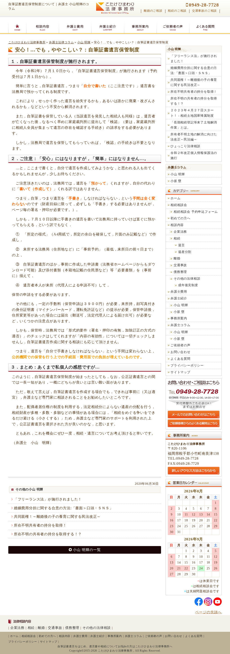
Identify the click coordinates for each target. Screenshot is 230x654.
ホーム (175, 198)
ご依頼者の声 (180, 345)
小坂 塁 (175, 181)
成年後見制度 (188, 285)
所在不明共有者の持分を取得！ (40, 525)
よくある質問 (180, 358)
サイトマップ (180, 372)
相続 (177, 238)
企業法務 (180, 231)
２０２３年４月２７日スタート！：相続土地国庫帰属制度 (192, 112)
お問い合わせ (180, 352)
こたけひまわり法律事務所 (27, 42)
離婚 (177, 258)
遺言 (181, 245)
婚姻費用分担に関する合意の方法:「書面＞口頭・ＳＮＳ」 (63, 508)
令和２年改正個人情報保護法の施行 (193, 155)
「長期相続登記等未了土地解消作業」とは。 (193, 125)
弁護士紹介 (178, 298)
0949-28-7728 (204, 4)
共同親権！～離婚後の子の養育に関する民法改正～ (57, 516)
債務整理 (180, 272)
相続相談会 (178, 205)
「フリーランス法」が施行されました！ (48, 499)
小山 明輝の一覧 (87, 550)
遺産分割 (184, 252)
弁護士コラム (177, 167)
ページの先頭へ (208, 612)
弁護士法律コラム (61, 42)
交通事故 (180, 265)
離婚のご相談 (153, 10)
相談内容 (177, 225)
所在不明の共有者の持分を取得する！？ (48, 534)
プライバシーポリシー (187, 365)
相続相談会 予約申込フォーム (196, 211)
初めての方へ (180, 218)
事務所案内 (178, 318)
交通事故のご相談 (204, 10)
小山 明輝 (84, 42)
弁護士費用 (178, 291)
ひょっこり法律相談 (185, 146)
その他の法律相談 (187, 278)
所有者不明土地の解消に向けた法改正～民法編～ (193, 136)
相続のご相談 (177, 10)
